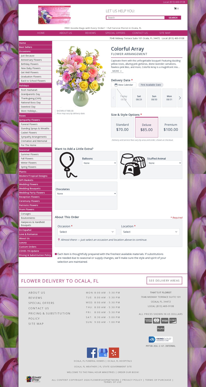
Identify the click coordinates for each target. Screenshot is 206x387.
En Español (25, 229)
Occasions (24, 51)
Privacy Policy (132, 379)
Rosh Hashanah (29, 89)
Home (22, 42)
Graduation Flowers (31, 76)
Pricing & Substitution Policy (35, 255)
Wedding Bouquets (29, 188)
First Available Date (151, 84)
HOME (41, 32)
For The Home (28, 145)
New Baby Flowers (31, 68)
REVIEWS (90, 32)
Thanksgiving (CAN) (31, 98)
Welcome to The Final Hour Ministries (91, 372)
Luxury (23, 242)
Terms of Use (113, 382)
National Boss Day (31, 102)
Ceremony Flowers (29, 201)
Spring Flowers (28, 166)
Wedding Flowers (28, 184)
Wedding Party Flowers (32, 192)
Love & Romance (28, 234)
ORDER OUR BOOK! (128, 372)
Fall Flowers (27, 158)
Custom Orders (27, 246)
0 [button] (178, 8)
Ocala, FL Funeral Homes (89, 360)
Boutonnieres (28, 217)
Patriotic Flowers (28, 205)
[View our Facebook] (92, 357)
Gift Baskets (26, 180)
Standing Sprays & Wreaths (35, 128)
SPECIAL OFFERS (115, 32)
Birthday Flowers (29, 64)
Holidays (24, 85)
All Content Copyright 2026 (71, 379)
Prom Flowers (26, 209)
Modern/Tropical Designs (33, 175)
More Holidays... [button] (29, 110)
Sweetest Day (28, 106)
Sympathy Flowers (29, 119)
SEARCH (173, 18)
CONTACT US (140, 32)
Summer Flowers (30, 154)
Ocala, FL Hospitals (120, 360)
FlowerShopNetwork (105, 379)
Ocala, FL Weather (85, 366)
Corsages (26, 213)
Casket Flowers (29, 132)
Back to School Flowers (33, 80)
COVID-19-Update (29, 250)
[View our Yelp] (114, 357)
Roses (22, 115)
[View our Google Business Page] (103, 357)
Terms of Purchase (158, 379)
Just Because (27, 55)
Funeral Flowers (29, 124)
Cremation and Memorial (34, 140)
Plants (22, 171)
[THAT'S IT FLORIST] (54, 14)
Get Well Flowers (29, 72)
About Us (24, 238)
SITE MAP (165, 32)
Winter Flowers (29, 162)
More (115, 70)
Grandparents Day (30, 94)
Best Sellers (25, 47)
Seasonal (24, 149)
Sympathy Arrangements (34, 136)
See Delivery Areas (164, 280)
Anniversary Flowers (31, 59)
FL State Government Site (116, 366)
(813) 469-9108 (177, 2)
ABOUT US (66, 32)
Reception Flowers (29, 196)
